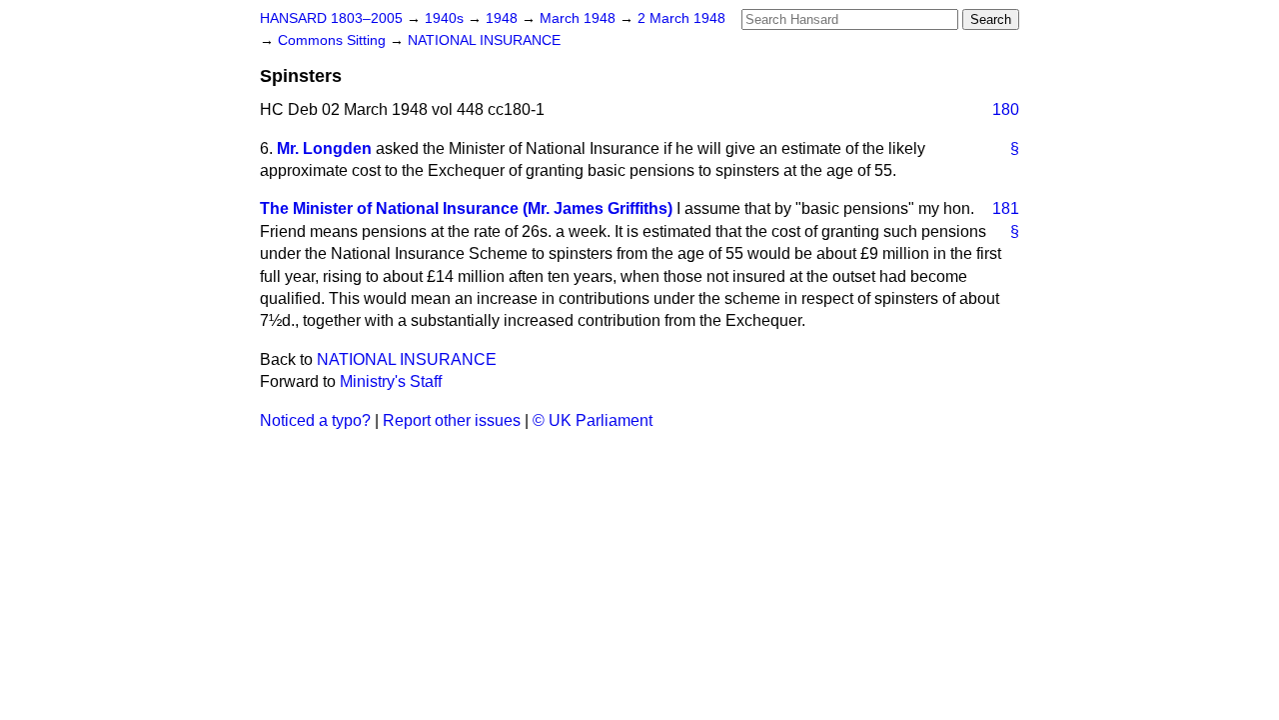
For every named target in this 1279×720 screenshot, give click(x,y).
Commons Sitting (334, 40)
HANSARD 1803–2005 (331, 18)
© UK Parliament (592, 420)
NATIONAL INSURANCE (484, 40)
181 (1005, 208)
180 (1005, 109)
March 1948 (580, 18)
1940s (446, 18)
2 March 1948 (681, 18)
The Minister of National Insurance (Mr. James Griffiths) (466, 208)
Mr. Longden (324, 148)
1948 (504, 18)
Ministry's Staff (391, 381)
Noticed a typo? (315, 420)
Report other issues (452, 420)
